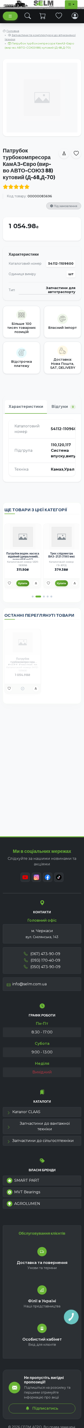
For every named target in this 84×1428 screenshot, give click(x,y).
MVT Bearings (27, 1192)
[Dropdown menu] (71, 4)
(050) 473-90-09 (44, 967)
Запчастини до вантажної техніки (45, 1126)
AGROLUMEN (27, 1203)
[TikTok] (58, 877)
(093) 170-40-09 (45, 960)
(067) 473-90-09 (44, 954)
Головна (13, 31)
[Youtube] (25, 877)
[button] (33, 596)
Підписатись (44, 1408)
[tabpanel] (42, 447)
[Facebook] (47, 877)
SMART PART (26, 1180)
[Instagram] (36, 877)
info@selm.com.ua (29, 984)
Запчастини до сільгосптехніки (43, 1140)
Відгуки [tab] (63, 406)
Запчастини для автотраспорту (60, 290)
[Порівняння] (36, 583)
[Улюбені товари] (59, 16)
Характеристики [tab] (26, 406)
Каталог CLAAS (26, 1112)
